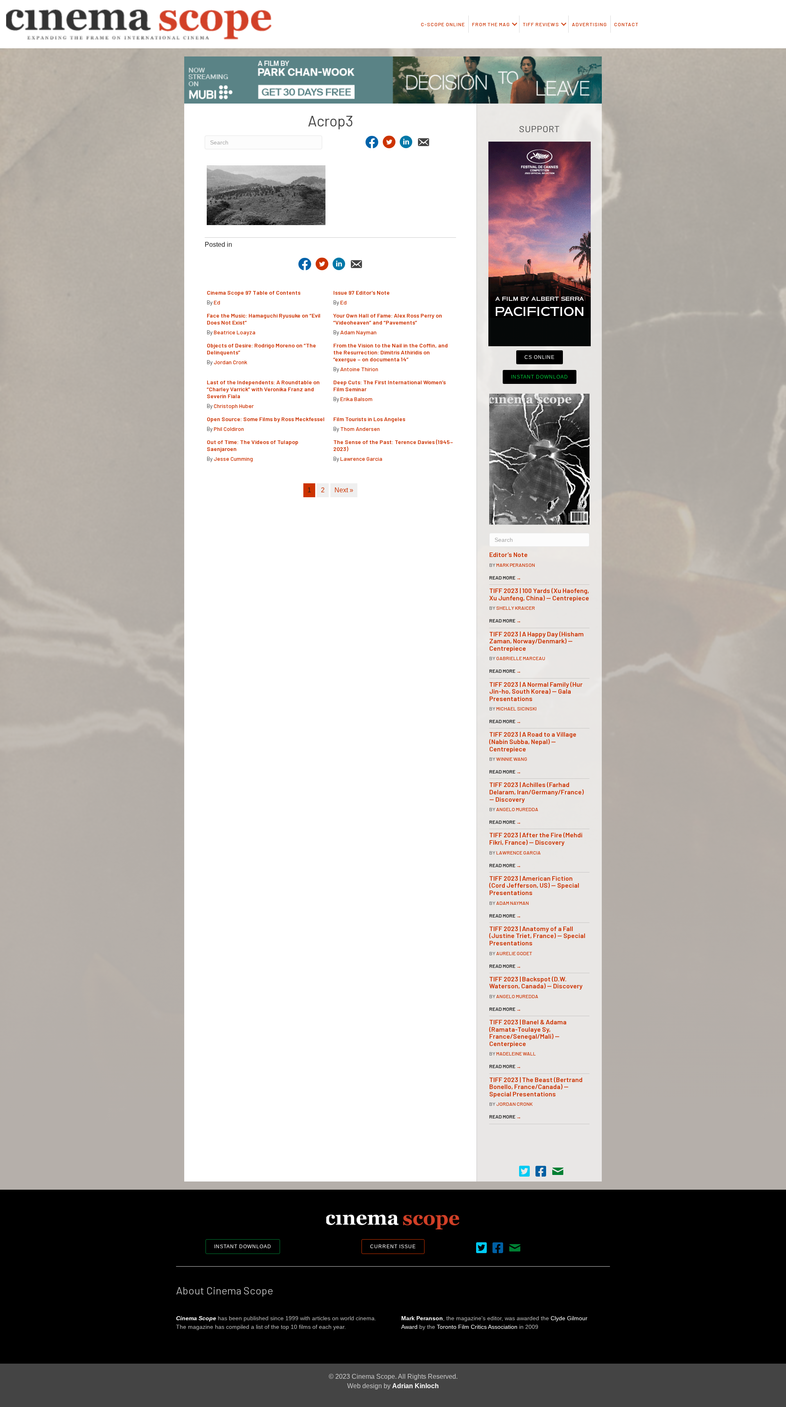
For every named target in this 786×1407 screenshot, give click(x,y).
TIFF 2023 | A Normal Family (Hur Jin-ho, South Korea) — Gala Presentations (536, 691)
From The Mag (491, 24)
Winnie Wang (511, 759)
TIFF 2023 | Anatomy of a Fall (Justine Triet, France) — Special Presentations (537, 935)
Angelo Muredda (517, 809)
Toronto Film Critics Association (477, 1327)
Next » (343, 490)
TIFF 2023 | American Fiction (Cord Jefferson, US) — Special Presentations (534, 885)
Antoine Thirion (359, 368)
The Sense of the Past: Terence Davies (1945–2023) (393, 445)
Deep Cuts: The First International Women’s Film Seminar (389, 385)
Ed (217, 302)
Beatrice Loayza (234, 332)
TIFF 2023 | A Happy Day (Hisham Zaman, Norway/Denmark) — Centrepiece (536, 641)
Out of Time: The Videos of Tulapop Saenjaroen (252, 445)
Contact (626, 24)
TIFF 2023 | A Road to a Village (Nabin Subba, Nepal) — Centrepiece (532, 741)
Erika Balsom (356, 398)
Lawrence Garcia (361, 458)
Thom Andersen (360, 428)
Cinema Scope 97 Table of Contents (253, 292)
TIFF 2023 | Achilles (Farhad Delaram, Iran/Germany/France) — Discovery (536, 791)
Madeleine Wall (516, 1053)
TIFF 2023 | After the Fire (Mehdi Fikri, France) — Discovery (536, 838)
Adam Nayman (358, 332)
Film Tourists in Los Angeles (369, 418)
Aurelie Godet (514, 953)
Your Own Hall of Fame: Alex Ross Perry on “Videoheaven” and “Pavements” (387, 319)
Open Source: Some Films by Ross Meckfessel (266, 418)
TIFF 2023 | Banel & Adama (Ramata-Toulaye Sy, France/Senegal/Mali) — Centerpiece (528, 1032)
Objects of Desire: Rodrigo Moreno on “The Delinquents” (261, 349)
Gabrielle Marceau (520, 658)
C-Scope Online (443, 24)
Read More (505, 577)
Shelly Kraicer (515, 608)
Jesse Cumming (233, 458)
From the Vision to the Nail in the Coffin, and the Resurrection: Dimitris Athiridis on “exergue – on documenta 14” (390, 352)
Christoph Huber (234, 405)
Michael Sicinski (516, 708)
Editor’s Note (508, 554)
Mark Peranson (515, 565)
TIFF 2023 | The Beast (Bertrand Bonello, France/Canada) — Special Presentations (536, 1087)
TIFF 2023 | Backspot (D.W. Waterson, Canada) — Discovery (536, 982)
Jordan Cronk (230, 362)
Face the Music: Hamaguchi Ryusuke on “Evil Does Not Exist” (264, 319)
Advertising (589, 24)
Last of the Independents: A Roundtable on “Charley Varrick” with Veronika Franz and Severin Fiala (263, 389)
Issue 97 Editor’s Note (361, 292)
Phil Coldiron (229, 428)
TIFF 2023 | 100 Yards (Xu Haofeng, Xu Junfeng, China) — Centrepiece (539, 594)
